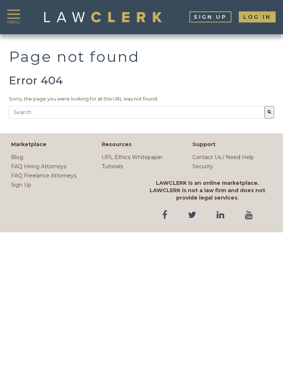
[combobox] (137, 112)
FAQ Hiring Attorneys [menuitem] (38, 166)
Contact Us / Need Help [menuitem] (223, 157)
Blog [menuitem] (17, 157)
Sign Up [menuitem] (21, 185)
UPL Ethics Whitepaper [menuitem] (132, 157)
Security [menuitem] (202, 166)
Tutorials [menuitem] (112, 166)
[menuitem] (210, 16)
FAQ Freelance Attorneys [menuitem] (43, 175)
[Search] (269, 112)
